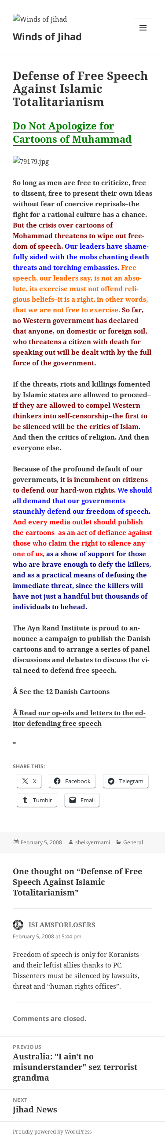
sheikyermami (92, 842)
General (133, 842)
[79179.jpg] (82, 161)
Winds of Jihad (47, 36)
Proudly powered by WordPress (52, 1131)
